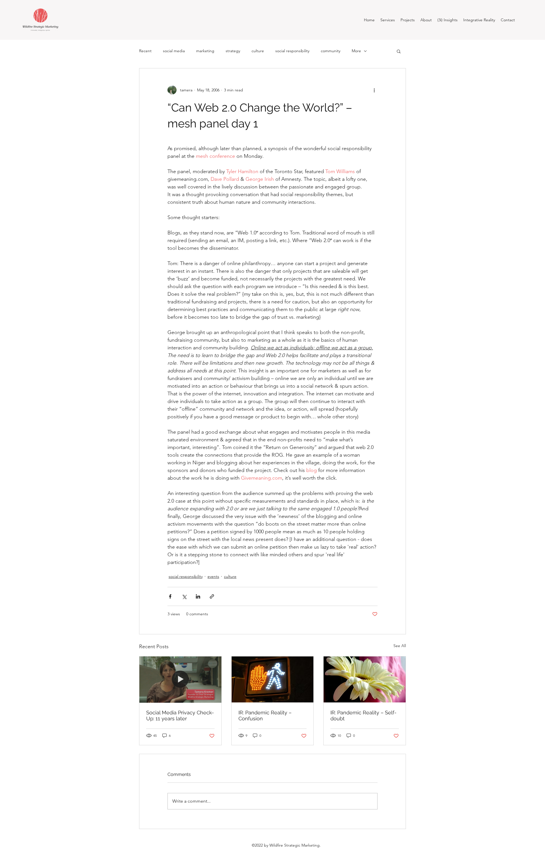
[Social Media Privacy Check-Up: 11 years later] (180, 679)
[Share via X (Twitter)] (184, 596)
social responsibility (292, 50)
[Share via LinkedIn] (198, 596)
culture (257, 50)
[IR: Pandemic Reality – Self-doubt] (365, 679)
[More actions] (374, 90)
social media (174, 50)
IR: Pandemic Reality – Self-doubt (363, 715)
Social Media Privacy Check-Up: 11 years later (180, 715)
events (213, 576)
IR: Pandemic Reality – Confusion (265, 715)
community (330, 50)
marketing (205, 50)
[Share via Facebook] (170, 596)
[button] (398, 51)
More (356, 50)
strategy (233, 50)
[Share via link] (212, 596)
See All (399, 645)
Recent (145, 50)
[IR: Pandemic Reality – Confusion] (273, 679)
